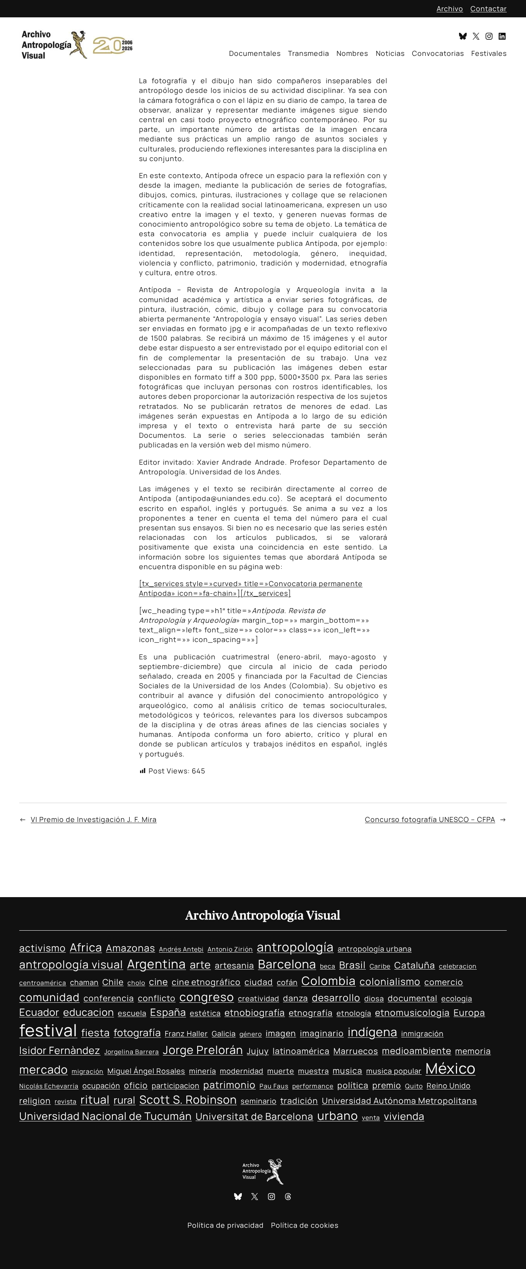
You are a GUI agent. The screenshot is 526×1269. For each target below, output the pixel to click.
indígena (372, 1032)
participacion (175, 1086)
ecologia (456, 998)
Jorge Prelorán (203, 1049)
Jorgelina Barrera (131, 1051)
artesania (234, 965)
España (168, 1012)
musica (347, 1070)
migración (88, 1071)
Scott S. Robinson (188, 1099)
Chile (113, 981)
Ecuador (39, 1012)
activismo (42, 947)
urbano (337, 1115)
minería (202, 1071)
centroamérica (42, 982)
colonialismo (390, 981)
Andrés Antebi (181, 949)
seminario (258, 1101)
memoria (473, 1050)
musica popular (394, 1071)
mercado (43, 1069)
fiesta (95, 1032)
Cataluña (414, 965)
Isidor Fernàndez (60, 1050)
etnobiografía (254, 1012)
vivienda (404, 1116)
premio (386, 1085)
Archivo (450, 8)
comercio (443, 981)
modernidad (241, 1071)
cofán (287, 982)
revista (66, 1101)
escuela (132, 1013)
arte (200, 964)
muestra (313, 1071)
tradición (299, 1100)
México (450, 1068)
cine (158, 981)
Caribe (380, 966)
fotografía (137, 1032)
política (353, 1085)
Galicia (224, 1034)
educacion (88, 1012)
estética (205, 1013)
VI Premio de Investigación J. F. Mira (94, 819)
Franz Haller (186, 1034)
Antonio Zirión (230, 949)
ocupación (101, 1086)
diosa (374, 998)
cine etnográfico (206, 981)
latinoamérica (301, 1050)
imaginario (322, 1033)
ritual (95, 1099)
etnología (354, 1013)
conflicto (157, 997)
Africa (86, 947)
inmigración (422, 1034)
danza (295, 997)
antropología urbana (375, 949)
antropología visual (71, 964)
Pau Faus (274, 1086)
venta (371, 1117)
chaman (84, 982)
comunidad (49, 997)
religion (35, 1100)
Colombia (329, 980)
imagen (281, 1033)
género (251, 1034)
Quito (414, 1086)
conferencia (109, 997)
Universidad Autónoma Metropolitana (399, 1100)
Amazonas (130, 947)
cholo (136, 982)
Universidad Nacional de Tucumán (105, 1116)
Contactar (489, 8)
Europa (469, 1012)
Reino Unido (449, 1086)
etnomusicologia (412, 1012)
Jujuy (258, 1050)
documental (412, 997)
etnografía (311, 1012)
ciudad (259, 981)
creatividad (258, 998)
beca (327, 966)
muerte (280, 1071)
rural (125, 1100)
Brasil (352, 964)
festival (48, 1030)
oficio (136, 1085)
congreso (206, 997)
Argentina (156, 963)
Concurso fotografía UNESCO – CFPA (430, 819)
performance (312, 1086)
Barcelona (287, 964)
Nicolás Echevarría (49, 1086)
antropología (295, 946)
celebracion (458, 966)
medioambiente (416, 1050)
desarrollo (336, 997)
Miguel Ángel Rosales (146, 1071)
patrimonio (229, 1084)
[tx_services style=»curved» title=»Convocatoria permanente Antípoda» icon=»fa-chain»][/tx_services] (251, 588)
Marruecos (355, 1050)
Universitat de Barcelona (254, 1116)
